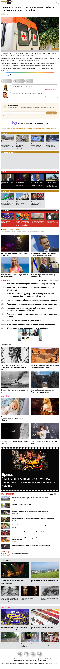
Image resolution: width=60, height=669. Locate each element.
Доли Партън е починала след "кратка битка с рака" (22, 184)
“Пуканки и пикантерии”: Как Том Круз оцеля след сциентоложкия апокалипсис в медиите (28, 482)
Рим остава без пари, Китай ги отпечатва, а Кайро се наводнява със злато (13, 367)
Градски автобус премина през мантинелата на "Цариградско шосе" (21, 146)
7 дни (50, 494)
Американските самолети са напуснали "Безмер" (52, 222)
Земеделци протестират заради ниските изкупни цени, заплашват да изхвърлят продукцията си (22, 223)
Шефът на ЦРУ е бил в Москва (7, 183)
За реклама (35, 660)
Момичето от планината (39, 417)
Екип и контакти (42, 660)
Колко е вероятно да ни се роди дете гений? (44, 442)
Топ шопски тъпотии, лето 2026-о (23, 86)
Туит (30, 81)
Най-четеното (54, 280)
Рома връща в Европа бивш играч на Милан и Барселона (31, 324)
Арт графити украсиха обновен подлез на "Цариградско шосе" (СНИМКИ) (36, 146)
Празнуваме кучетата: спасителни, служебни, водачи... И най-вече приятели (13, 419)
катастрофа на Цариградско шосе (46, 128)
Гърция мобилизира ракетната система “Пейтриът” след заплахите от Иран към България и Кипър (52, 184)
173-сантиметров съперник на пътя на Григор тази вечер (31, 283)
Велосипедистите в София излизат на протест (6, 222)
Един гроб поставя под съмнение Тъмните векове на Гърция (42, 391)
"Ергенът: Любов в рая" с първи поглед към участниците (14, 276)
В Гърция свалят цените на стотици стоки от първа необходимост (37, 184)
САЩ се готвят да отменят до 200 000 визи (21, 203)
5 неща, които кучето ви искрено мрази (24, 320)
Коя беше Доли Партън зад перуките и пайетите (14, 442)
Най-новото (43, 280)
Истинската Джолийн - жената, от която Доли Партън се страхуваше (30, 288)
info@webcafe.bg (40, 659)
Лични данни (28, 660)
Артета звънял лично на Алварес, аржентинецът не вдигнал (32, 304)
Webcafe (3, 13)
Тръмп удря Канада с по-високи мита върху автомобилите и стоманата (37, 204)
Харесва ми (20, 81)
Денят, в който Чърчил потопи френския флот (15, 391)
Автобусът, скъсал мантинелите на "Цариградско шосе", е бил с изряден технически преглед (7, 146)
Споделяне (8, 81)
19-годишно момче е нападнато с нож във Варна (27, 328)
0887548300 (48, 659)
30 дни (56, 494)
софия (8, 128)
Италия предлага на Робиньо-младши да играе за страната (32, 300)
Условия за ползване (19, 660)
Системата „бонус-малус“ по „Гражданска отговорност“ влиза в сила (7, 204)
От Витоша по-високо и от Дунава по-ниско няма (28, 93)
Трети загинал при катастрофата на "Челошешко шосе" (51, 145)
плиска (13, 128)
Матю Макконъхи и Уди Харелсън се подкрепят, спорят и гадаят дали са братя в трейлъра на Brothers (31, 295)
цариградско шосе (21, 128)
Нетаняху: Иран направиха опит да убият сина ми (43, 276)
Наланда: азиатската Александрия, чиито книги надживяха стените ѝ (45, 366)
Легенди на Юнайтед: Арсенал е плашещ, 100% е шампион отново (32, 315)
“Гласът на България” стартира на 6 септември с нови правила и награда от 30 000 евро (29, 309)
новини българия (32, 128)
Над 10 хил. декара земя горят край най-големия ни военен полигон (37, 222)
